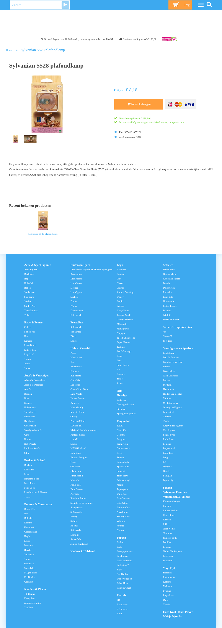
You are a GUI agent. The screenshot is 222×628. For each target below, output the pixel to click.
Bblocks (28, 518)
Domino (28, 522)
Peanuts (167, 310)
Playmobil (123, 421)
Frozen (166, 380)
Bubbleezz (168, 542)
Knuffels (74, 403)
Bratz (119, 547)
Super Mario (123, 365)
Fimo (73, 462)
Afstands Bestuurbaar (35, 380)
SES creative (76, 512)
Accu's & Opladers (33, 384)
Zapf (119, 569)
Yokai (27, 315)
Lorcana (167, 506)
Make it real (76, 357)
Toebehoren (30, 412)
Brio (26, 513)
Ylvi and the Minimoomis (83, 430)
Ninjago (121, 333)
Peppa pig (168, 480)
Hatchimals (168, 389)
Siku (26, 453)
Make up (167, 586)
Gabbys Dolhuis (125, 319)
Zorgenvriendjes (32, 603)
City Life (121, 430)
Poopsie (167, 547)
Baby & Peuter (33, 322)
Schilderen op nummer (81, 503)
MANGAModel (78, 448)
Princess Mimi (77, 421)
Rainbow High (124, 587)
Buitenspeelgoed (80, 264)
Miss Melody (76, 407)
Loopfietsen (76, 283)
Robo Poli (168, 453)
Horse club (168, 301)
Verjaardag (75, 331)
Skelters (74, 296)
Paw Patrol (168, 412)
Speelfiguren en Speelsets (178, 348)
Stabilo (73, 521)
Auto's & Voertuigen (36, 375)
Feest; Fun (76, 322)
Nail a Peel (75, 484)
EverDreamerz (124, 498)
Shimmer (167, 533)
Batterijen (121, 400)
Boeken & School (34, 460)
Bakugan (167, 475)
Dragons (121, 439)
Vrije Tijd (169, 568)
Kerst (119, 453)
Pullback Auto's (32, 448)
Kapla (27, 536)
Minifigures (123, 328)
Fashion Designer (79, 457)
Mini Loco (29, 487)
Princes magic (124, 480)
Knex (27, 540)
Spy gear (167, 340)
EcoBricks (29, 577)
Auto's (27, 389)
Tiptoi (27, 497)
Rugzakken (168, 595)
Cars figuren (169, 430)
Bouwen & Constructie (38, 504)
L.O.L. (166, 524)
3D (118, 600)
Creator (120, 287)
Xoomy (74, 525)
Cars (26, 434)
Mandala (74, 480)
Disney (120, 296)
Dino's (166, 471)
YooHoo (28, 607)
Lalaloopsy (122, 556)
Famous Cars (123, 507)
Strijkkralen (76, 530)
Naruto (120, 530)
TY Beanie (29, 593)
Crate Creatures (170, 375)
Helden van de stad (172, 393)
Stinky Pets (29, 306)
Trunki (166, 604)
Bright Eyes (169, 434)
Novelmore (122, 512)
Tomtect (28, 559)
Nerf (119, 390)
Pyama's (167, 590)
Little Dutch (30, 345)
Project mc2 (123, 565)
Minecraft (122, 324)
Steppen (74, 287)
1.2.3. (120, 425)
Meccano (28, 545)
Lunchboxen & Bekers (35, 492)
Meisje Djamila (172, 616)
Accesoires (122, 604)
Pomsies (167, 443)
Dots (119, 360)
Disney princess (124, 551)
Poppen (121, 537)
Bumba (166, 366)
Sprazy (73, 516)
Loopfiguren (76, 292)
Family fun (122, 443)
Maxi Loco (29, 483)
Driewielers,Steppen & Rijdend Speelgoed (91, 269)
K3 (164, 462)
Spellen (167, 487)
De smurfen (169, 287)
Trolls (166, 421)
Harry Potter (123, 310)
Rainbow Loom (78, 498)
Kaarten (167, 519)
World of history (171, 319)
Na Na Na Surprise (172, 551)
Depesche (75, 384)
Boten (27, 398)
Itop (26, 278)
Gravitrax (29, 563)
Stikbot (27, 301)
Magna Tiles (30, 572)
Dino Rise (122, 493)
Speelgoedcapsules (126, 413)
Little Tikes (30, 350)
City (119, 278)
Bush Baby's (169, 371)
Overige (122, 395)
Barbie (120, 542)
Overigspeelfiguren (172, 407)
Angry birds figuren (173, 425)
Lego (120, 264)
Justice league (170, 306)
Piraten (120, 457)
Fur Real (167, 384)
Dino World (76, 393)
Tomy (27, 368)
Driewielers (76, 278)
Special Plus (123, 466)
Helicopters (30, 407)
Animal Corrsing (125, 292)
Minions (167, 398)
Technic (121, 346)
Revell (27, 550)
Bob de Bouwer (171, 357)
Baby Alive (122, 583)
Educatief (29, 469)
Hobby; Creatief (80, 348)
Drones (27, 403)
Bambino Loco (31, 478)
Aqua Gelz (75, 539)
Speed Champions (126, 337)
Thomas (167, 416)
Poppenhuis (123, 462)
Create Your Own (79, 389)
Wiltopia (121, 521)
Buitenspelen (76, 315)
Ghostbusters (123, 448)
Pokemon (168, 560)
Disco (73, 336)
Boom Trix (29, 509)
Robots (27, 287)
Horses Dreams (77, 398)
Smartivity (29, 568)
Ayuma (120, 525)
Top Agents (122, 489)
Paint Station (76, 489)
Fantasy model (77, 434)
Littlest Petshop (170, 510)
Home (9, 50)
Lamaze (28, 340)
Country (121, 434)
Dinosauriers (169, 274)
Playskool (29, 354)
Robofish (28, 283)
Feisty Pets (29, 598)
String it (74, 534)
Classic (120, 283)
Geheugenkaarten (125, 404)
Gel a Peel (75, 466)
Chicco (27, 327)
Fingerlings (168, 515)
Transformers (31, 310)
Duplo (120, 301)
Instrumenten (169, 577)
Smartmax (29, 554)
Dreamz (121, 374)
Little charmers (124, 560)
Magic (120, 484)
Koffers (167, 581)
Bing (165, 457)
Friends (120, 306)
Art (118, 369)
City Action (122, 503)
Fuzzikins (168, 556)
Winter (73, 306)
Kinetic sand (76, 475)
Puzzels (121, 595)
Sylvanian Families (175, 492)
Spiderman (29, 292)
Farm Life (168, 296)
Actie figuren (31, 269)
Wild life (167, 315)
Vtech (27, 363)
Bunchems (75, 375)
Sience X (167, 336)
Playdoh (74, 493)
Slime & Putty (170, 537)
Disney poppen (124, 578)
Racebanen (29, 416)
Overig (73, 416)
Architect (121, 269)
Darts (165, 600)
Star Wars (29, 296)
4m (72, 362)
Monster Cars (77, 412)
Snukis (73, 443)
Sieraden (121, 409)
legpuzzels (122, 609)
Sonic (119, 378)
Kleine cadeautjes (171, 501)
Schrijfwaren (76, 507)
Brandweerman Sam (173, 362)
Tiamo (27, 359)
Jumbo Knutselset (79, 543)
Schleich (168, 264)
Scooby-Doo (123, 516)
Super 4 (121, 471)
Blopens (74, 371)
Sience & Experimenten (177, 327)
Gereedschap (30, 531)
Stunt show (122, 475)
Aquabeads (76, 366)
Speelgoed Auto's (32, 430)
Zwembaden (76, 310)
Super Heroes (123, 342)
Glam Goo (75, 471)
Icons (119, 356)
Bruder (27, 439)
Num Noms (169, 528)
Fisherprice (29, 331)
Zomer (73, 301)
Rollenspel (75, 327)
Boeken (28, 465)
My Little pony (170, 403)
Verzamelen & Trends (176, 496)
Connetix (28, 581)
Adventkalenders (171, 278)
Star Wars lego (124, 351)
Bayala (166, 283)
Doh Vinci (75, 453)
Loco (26, 474)
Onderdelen (30, 425)
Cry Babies (122, 574)
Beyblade (29, 274)
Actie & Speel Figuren (37, 264)
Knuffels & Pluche (35, 589)
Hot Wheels (30, 443)
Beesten (28, 393)
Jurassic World (124, 315)
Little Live (168, 439)
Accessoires (76, 274)
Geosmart (29, 527)
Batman (120, 274)
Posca (73, 353)
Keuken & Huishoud (82, 551)
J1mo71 (74, 439)
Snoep (73, 340)
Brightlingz (168, 353)
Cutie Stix (75, 380)
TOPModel (76, 425)
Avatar (120, 383)
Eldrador (167, 292)
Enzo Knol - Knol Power (178, 611)
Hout (26, 336)
